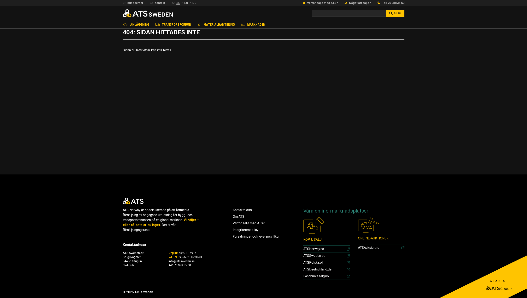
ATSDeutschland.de (317, 269)
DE (194, 3)
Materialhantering (219, 24)
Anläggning (139, 24)
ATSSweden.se (314, 256)
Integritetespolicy (245, 230)
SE (178, 3)
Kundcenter (135, 3)
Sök (397, 13)
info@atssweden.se (182, 261)
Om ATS (238, 217)
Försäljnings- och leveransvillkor (256, 236)
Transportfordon (176, 24)
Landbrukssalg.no (316, 276)
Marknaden (256, 24)
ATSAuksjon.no (368, 248)
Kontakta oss (242, 210)
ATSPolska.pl (313, 262)
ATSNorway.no (313, 249)
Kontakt (159, 3)
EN (186, 3)
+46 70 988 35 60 (393, 3)
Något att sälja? (360, 3)
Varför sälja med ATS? (322, 3)
